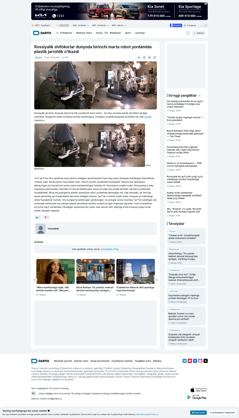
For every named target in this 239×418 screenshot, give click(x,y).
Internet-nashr (81, 361)
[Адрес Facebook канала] (195, 361)
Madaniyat (115, 33)
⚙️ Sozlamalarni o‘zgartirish (222, 412)
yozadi (147, 116)
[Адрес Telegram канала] (184, 361)
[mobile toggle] (57, 33)
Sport (128, 33)
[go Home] (40, 361)
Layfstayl (140, 33)
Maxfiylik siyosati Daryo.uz (147, 414)
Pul (106, 33)
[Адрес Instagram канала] (200, 361)
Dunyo (99, 33)
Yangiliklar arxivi (143, 361)
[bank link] (62, 25)
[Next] (156, 280)
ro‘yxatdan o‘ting (109, 249)
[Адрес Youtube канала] (190, 361)
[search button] (188, 33)
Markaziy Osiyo (84, 33)
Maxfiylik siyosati (63, 361)
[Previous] (34, 280)
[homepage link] (42, 33)
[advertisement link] (176, 25)
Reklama (157, 361)
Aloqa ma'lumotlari (100, 361)
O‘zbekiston (66, 33)
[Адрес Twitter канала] (206, 361)
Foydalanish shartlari (122, 361)
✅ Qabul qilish (198, 412)
